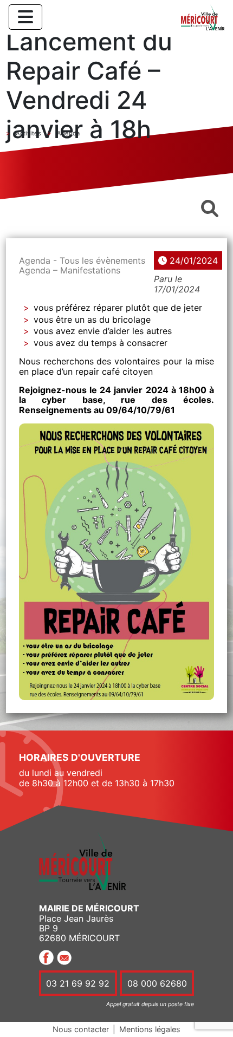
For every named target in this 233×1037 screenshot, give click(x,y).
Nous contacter (81, 1029)
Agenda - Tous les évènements (82, 260)
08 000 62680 (157, 983)
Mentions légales (149, 1029)
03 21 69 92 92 (77, 983)
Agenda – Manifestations (69, 270)
